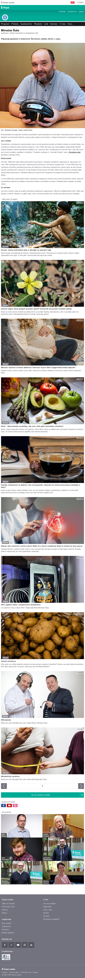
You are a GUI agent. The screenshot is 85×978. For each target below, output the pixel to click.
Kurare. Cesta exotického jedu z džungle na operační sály (26, 250)
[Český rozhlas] (7, 2)
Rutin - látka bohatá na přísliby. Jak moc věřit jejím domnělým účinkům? (32, 426)
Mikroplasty (6, 720)
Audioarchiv (72, 11)
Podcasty (5, 930)
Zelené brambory (8, 661)
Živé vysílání (6, 923)
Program (62, 11)
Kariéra (46, 913)
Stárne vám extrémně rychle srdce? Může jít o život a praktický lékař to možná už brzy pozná (41, 546)
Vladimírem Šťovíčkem (30, 39)
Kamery (81, 11)
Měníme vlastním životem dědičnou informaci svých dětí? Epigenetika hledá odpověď (38, 367)
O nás (63, 24)
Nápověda (47, 907)
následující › (81, 786)
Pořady (15, 24)
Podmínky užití (26, 972)
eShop (4, 913)
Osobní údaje (14, 972)
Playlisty (38, 24)
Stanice (5, 910)
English (35, 972)
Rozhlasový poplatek (51, 919)
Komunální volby (8, 907)
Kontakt (46, 916)
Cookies (4, 972)
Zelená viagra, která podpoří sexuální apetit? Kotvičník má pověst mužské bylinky (36, 309)
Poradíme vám (75, 152)
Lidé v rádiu (47, 910)
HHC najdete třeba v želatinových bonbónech (20, 605)
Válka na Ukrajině (8, 904)
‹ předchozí (4, 786)
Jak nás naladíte (49, 904)
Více (71, 24)
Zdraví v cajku (54, 39)
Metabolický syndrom (10, 776)
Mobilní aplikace (8, 933)
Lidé (46, 24)
